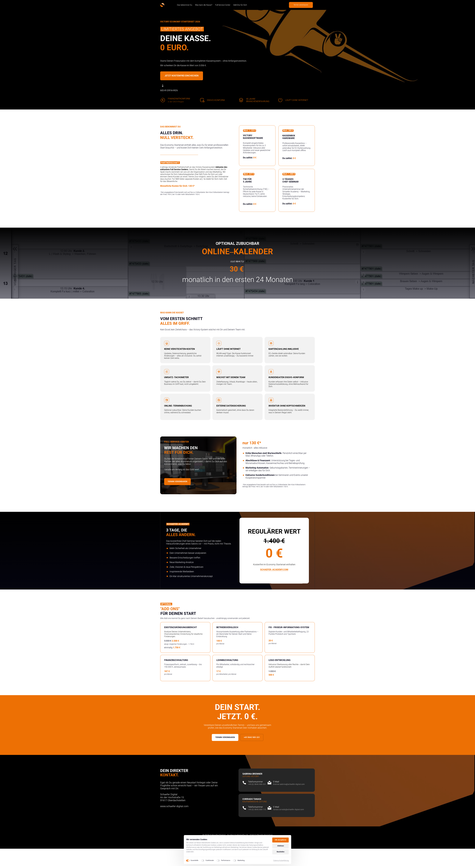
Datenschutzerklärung (281, 861)
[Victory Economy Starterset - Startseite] (162, 5)
